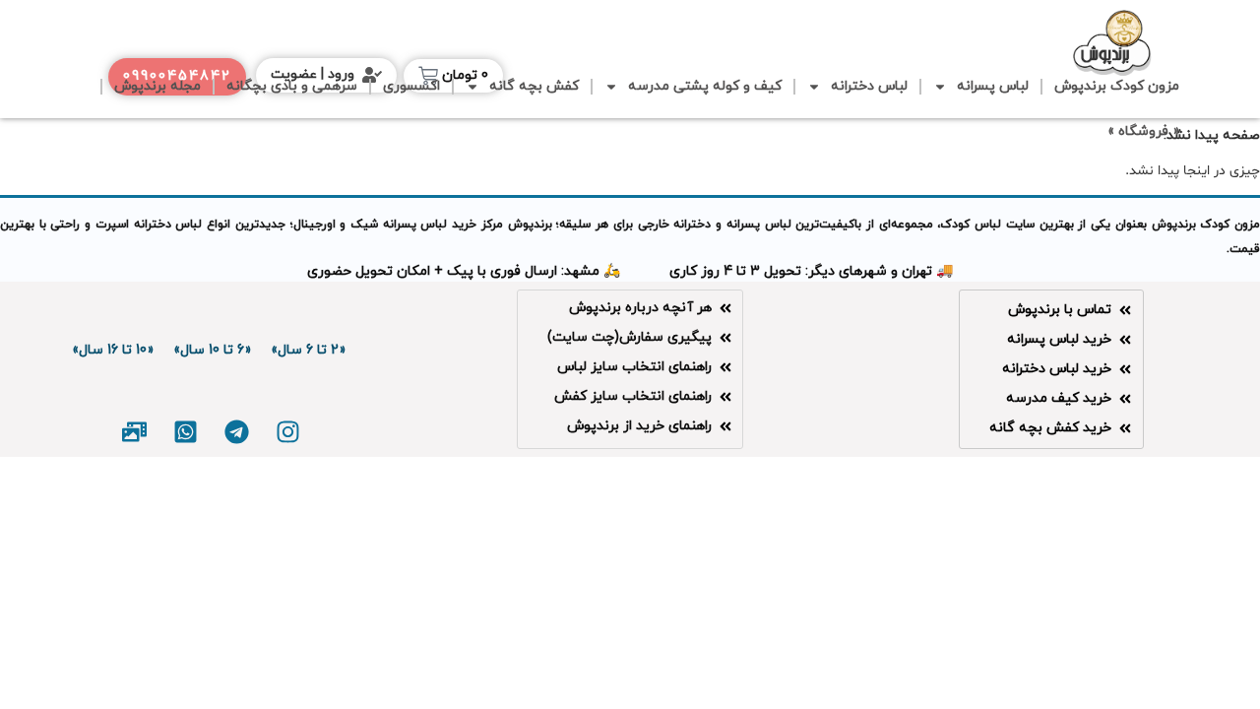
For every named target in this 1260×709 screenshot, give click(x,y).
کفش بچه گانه (534, 86)
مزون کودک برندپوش (1116, 86)
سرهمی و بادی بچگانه (291, 86)
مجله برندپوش (157, 86)
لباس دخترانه (869, 86)
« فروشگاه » (1143, 131)
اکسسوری (411, 86)
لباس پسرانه (993, 86)
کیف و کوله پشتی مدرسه (705, 86)
